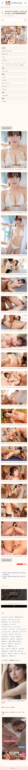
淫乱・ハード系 (6, 648)
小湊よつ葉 (5, 15)
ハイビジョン (6, 631)
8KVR (4, 619)
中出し (18, 634)
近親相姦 (5, 655)
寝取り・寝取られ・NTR (15, 641)
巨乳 (4, 643)
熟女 (21, 648)
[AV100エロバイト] (14, 3)
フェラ (4, 634)
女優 (12, 639)
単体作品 (5, 639)
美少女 (16, 653)
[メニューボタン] (2, 3)
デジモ (4, 629)
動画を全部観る (7, 128)
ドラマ (11, 629)
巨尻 (10, 643)
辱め (23, 653)
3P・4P (5, 617)
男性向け (13, 651)
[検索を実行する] (25, 20)
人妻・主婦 (5, 636)
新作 (4, 646)
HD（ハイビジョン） (14, 619)
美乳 (10, 653)
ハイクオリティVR (21, 629)
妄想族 (4, 641)
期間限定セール (12, 646)
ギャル (13, 624)
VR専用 (4, 622)
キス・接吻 (5, 624)
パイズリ (23, 631)
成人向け (18, 643)
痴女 (20, 651)
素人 (4, 653)
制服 (19, 636)
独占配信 (5, 651)
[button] (14, 606)
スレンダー (16, 626)
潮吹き (15, 648)
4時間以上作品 (19, 617)
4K (11, 617)
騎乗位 (12, 655)
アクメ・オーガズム (14, 622)
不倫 (11, 634)
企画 (13, 636)
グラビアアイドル (7, 626)
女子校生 (19, 639)
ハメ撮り (15, 631)
